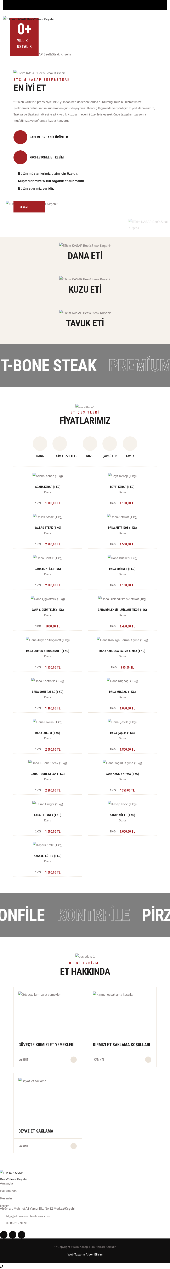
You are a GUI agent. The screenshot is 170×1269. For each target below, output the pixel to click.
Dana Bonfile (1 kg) (48, 569)
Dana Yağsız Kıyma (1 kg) (122, 774)
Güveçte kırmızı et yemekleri (46, 1044)
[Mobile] (1, 1266)
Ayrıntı (24, 1059)
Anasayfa (6, 1183)
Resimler (6, 1198)
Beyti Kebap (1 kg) (122, 486)
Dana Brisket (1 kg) (122, 569)
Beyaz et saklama (35, 1131)
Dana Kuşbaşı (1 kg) (122, 691)
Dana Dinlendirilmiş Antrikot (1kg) (122, 609)
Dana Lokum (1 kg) (47, 733)
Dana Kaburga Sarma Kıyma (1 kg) (122, 651)
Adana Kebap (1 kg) (48, 486)
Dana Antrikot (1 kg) (122, 527)
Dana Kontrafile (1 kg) (47, 691)
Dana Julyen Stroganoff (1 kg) (47, 651)
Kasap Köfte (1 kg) (122, 815)
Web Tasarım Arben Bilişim (85, 1254)
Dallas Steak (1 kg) (47, 527)
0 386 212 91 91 (156, 20)
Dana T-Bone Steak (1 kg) (48, 774)
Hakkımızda (8, 1191)
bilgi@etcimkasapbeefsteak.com (28, 1216)
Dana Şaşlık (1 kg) (122, 733)
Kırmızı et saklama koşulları (121, 1044)
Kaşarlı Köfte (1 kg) (48, 856)
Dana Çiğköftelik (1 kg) (48, 609)
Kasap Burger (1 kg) (47, 815)
